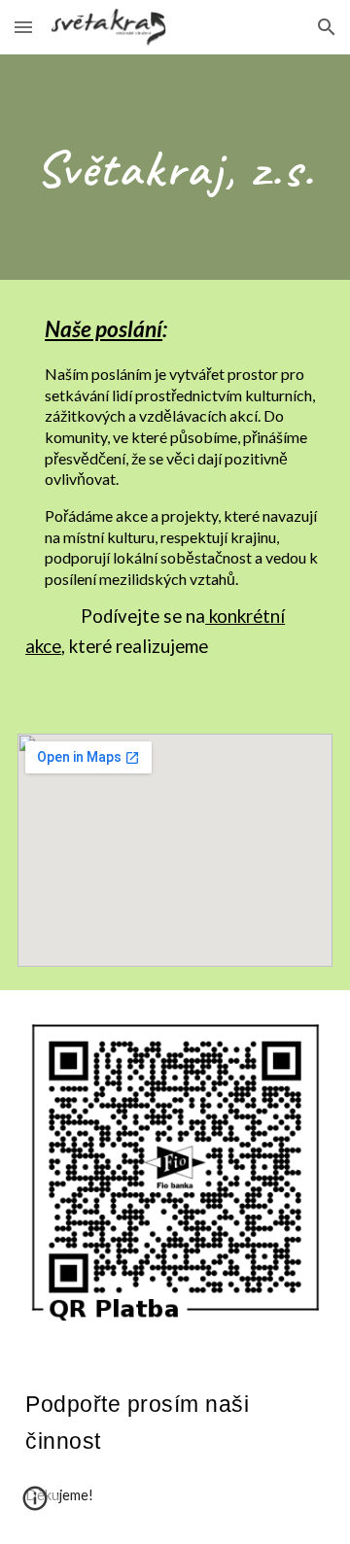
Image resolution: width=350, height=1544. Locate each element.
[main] (175, 167)
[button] (23, 26)
